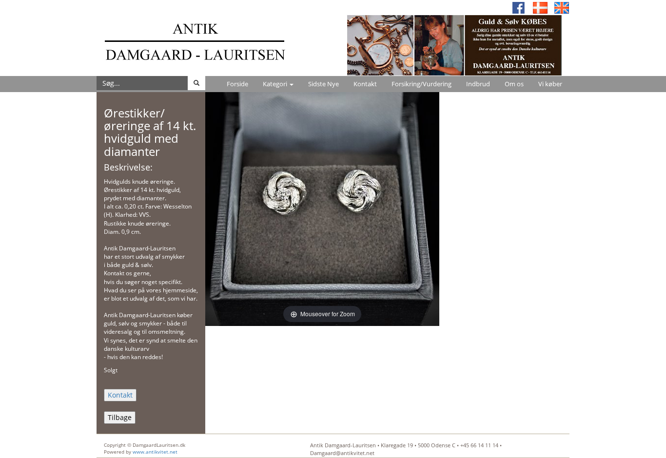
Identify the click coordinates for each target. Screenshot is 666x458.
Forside (237, 83)
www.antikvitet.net (155, 451)
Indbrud (478, 83)
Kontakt (365, 83)
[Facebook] (519, 7)
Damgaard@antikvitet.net (342, 453)
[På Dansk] (540, 7)
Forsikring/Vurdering (421, 83)
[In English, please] (561, 7)
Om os (514, 83)
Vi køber (550, 83)
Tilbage (120, 417)
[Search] (196, 83)
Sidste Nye (323, 83)
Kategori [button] (276, 83)
